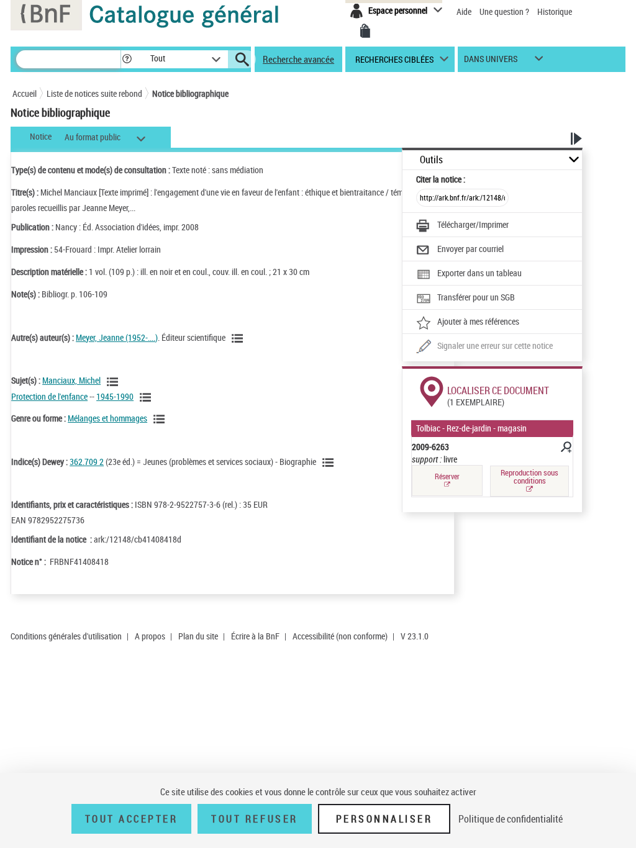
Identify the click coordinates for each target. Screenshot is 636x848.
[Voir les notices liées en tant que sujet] (114, 381)
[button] (126, 59)
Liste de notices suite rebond (94, 93)
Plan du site (198, 636)
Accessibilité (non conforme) (340, 636)
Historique (554, 11)
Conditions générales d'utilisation (66, 636)
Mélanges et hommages (107, 418)
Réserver (447, 476)
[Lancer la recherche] (242, 59)
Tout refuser (254, 819)
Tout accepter (131, 819)
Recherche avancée (298, 59)
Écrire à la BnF (255, 636)
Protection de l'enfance (49, 396)
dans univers (490, 62)
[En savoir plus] (565, 448)
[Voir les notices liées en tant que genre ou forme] (160, 419)
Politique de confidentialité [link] (510, 819)
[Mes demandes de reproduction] (365, 31)
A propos (150, 636)
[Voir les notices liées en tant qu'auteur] (239, 338)
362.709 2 (87, 461)
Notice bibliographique (190, 93)
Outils (431, 159)
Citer (440, 179)
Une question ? (505, 11)
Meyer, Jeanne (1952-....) (117, 337)
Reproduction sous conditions (529, 476)
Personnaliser (384, 819)
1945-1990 (115, 396)
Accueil (24, 93)
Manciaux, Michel (71, 380)
